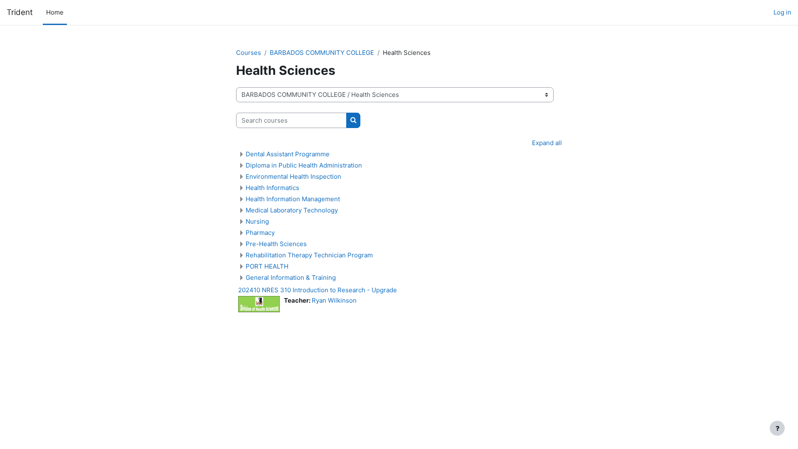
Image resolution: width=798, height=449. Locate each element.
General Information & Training (291, 277)
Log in (782, 12)
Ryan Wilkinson (334, 300)
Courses (248, 53)
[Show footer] (777, 428)
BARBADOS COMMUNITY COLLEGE (322, 53)
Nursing (257, 221)
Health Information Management (293, 199)
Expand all (547, 143)
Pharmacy (260, 233)
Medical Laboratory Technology (292, 210)
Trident (20, 12)
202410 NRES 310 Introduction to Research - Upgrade (317, 290)
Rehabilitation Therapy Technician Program (309, 255)
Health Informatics (272, 188)
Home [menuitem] (55, 12)
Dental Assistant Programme (288, 154)
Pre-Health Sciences (276, 244)
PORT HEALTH (267, 266)
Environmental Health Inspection (293, 176)
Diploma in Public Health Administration (304, 165)
